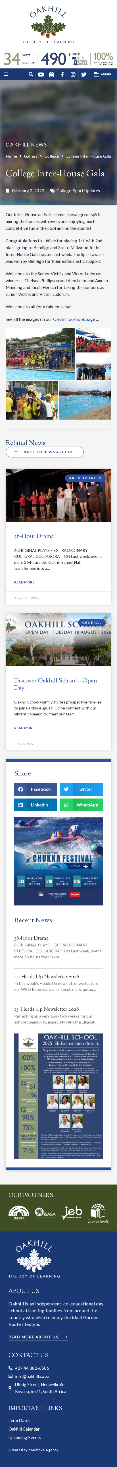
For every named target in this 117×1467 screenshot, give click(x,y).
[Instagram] (73, 74)
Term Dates (19, 1420)
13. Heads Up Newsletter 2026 (46, 1009)
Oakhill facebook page (74, 319)
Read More (24, 582)
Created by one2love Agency (33, 1450)
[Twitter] (83, 74)
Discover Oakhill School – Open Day (55, 684)
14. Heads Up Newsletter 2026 (46, 977)
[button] (103, 74)
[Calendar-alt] (51, 74)
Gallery (30, 156)
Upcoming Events (25, 1437)
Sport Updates (86, 190)
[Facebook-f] (62, 74)
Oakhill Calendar (24, 1428)
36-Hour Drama (34, 536)
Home (11, 156)
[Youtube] (40, 74)
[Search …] (31, 75)
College (51, 156)
